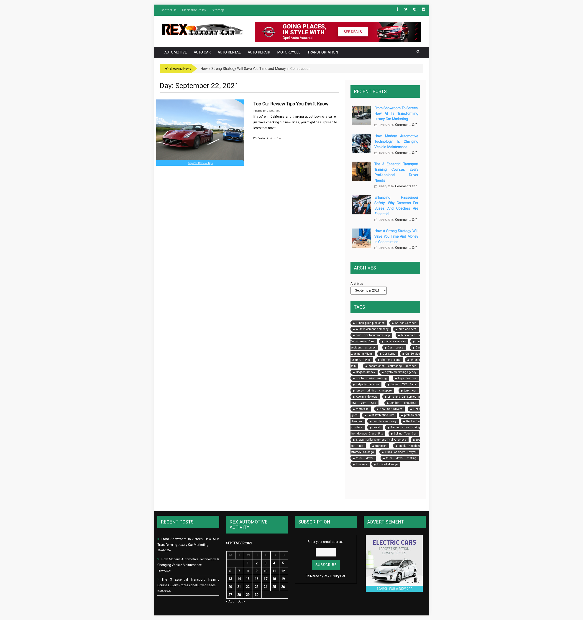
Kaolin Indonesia (367, 396)
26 (283, 587)
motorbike (362, 409)
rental (376, 427)
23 (256, 587)
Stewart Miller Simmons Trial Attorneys (381, 439)
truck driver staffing (401, 458)
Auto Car (202, 52)
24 (265, 587)
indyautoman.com (367, 384)
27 (230, 595)
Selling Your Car (405, 433)
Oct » (241, 601)
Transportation (322, 52)
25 (274, 587)
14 (239, 579)
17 (265, 579)
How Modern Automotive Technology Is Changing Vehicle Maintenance (396, 141)
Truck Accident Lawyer (400, 452)
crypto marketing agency (400, 372)
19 (283, 579)
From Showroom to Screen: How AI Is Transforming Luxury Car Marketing (396, 113)
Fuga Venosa (407, 378)
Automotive (175, 52)
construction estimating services (392, 366)
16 (256, 579)
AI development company (372, 329)
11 (274, 571)
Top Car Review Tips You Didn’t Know (290, 104)
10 (265, 571)
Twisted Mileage (387, 464)
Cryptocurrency (365, 372)
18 (274, 579)
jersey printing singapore (374, 390)
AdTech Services (405, 323)
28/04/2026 (386, 247)
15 (248, 579)
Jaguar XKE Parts (403, 384)
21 (239, 587)
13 (230, 579)
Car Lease (395, 347)
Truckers (361, 464)
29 (248, 595)
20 (230, 587)
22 (248, 587)
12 (283, 571)
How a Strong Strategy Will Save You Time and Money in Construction (396, 236)
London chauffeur (403, 402)
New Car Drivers (391, 409)
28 (239, 595)
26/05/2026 (386, 219)
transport (381, 445)
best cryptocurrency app (372, 335)
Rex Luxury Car (334, 576)
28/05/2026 (386, 186)
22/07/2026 (386, 125)
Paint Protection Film (381, 415)
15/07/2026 (386, 153)
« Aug (230, 601)
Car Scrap (389, 353)
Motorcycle (288, 52)
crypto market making (371, 378)
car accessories (395, 341)
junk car (410, 390)
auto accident (407, 329)
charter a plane (390, 359)
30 (256, 595)
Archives (356, 283)
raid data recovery (384, 421)
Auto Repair (259, 52)
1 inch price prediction (370, 323)
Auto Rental (229, 52)
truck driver (364, 458)
